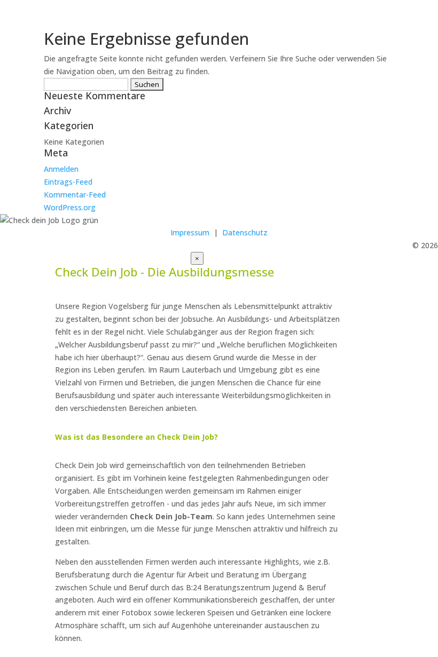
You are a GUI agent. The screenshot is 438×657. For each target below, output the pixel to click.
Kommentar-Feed (75, 194)
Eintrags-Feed (68, 182)
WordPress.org (70, 207)
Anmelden (61, 169)
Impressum (189, 232)
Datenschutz (245, 232)
